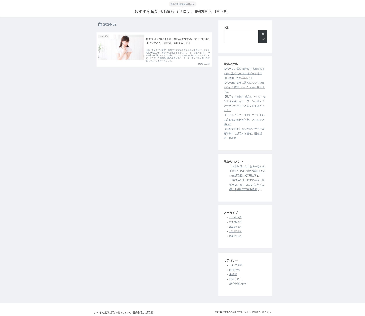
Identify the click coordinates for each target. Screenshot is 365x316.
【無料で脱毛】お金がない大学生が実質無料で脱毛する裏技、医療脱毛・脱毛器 (244, 133)
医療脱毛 (234, 269)
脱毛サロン (235, 279)
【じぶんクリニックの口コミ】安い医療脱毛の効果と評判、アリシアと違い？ (244, 120)
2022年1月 (235, 236)
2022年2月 (235, 231)
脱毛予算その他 (238, 283)
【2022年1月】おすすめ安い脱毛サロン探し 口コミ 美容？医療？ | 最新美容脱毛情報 (247, 185)
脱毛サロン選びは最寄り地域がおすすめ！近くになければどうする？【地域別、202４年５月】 (244, 73)
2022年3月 (235, 226)
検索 (226, 27)
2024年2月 (235, 217)
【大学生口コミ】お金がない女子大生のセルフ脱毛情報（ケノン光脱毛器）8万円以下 (247, 171)
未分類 (233, 274)
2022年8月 (235, 222)
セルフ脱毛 (235, 265)
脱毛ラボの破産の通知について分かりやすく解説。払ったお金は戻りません (244, 87)
